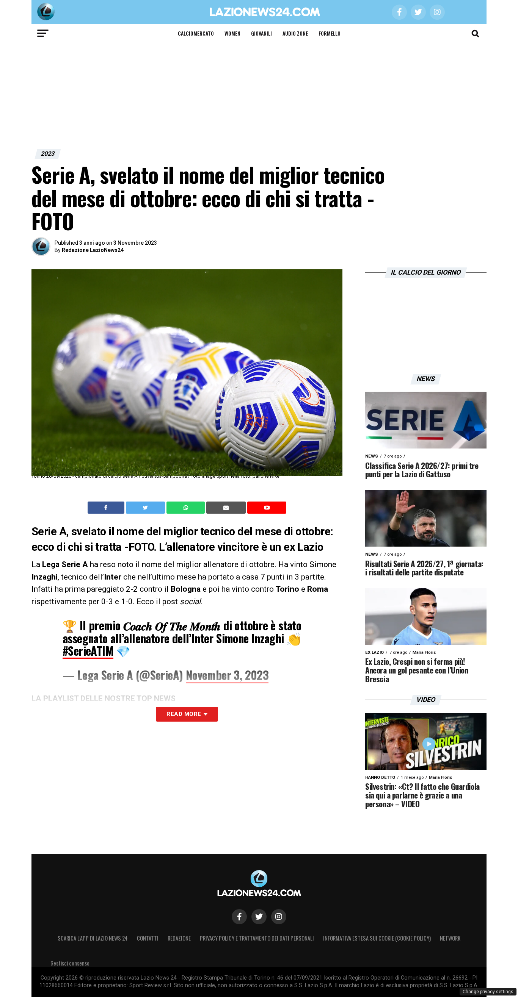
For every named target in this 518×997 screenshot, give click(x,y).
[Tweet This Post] (146, 508)
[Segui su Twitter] (259, 916)
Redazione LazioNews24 (93, 250)
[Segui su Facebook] (239, 916)
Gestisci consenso (69, 963)
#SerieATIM (88, 650)
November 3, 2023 (227, 674)
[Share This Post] (186, 508)
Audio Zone (295, 33)
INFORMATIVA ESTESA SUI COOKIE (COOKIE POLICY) (377, 938)
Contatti (148, 938)
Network (450, 938)
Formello (330, 33)
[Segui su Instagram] (278, 916)
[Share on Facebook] (107, 508)
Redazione (179, 938)
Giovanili (261, 33)
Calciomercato (196, 33)
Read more (183, 714)
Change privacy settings (488, 991)
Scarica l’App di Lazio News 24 (93, 938)
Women (232, 33)
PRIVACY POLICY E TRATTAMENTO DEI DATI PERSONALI (257, 938)
